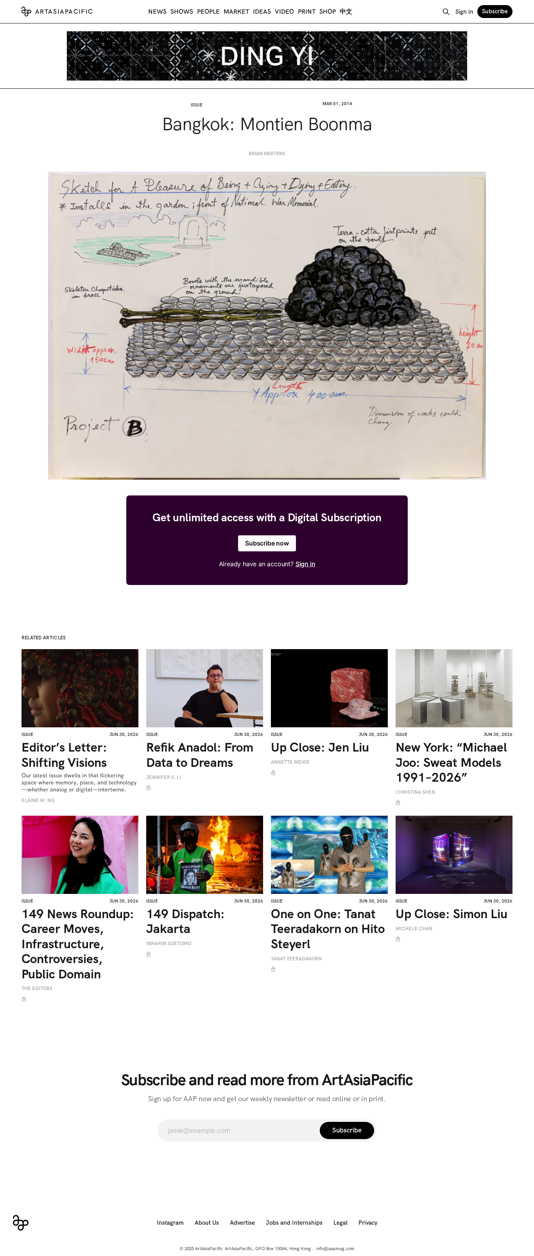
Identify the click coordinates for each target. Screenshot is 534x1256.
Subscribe (495, 11)
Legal (340, 1223)
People (208, 11)
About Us (207, 1223)
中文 (346, 11)
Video (284, 11)
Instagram (170, 1223)
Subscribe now (267, 543)
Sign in (464, 12)
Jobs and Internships (294, 1223)
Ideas (262, 11)
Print (306, 11)
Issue (196, 105)
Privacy (368, 1223)
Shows (181, 11)
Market (236, 11)
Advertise (242, 1223)
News (157, 11)
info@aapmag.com (335, 1248)
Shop (327, 11)
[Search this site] (446, 11)
